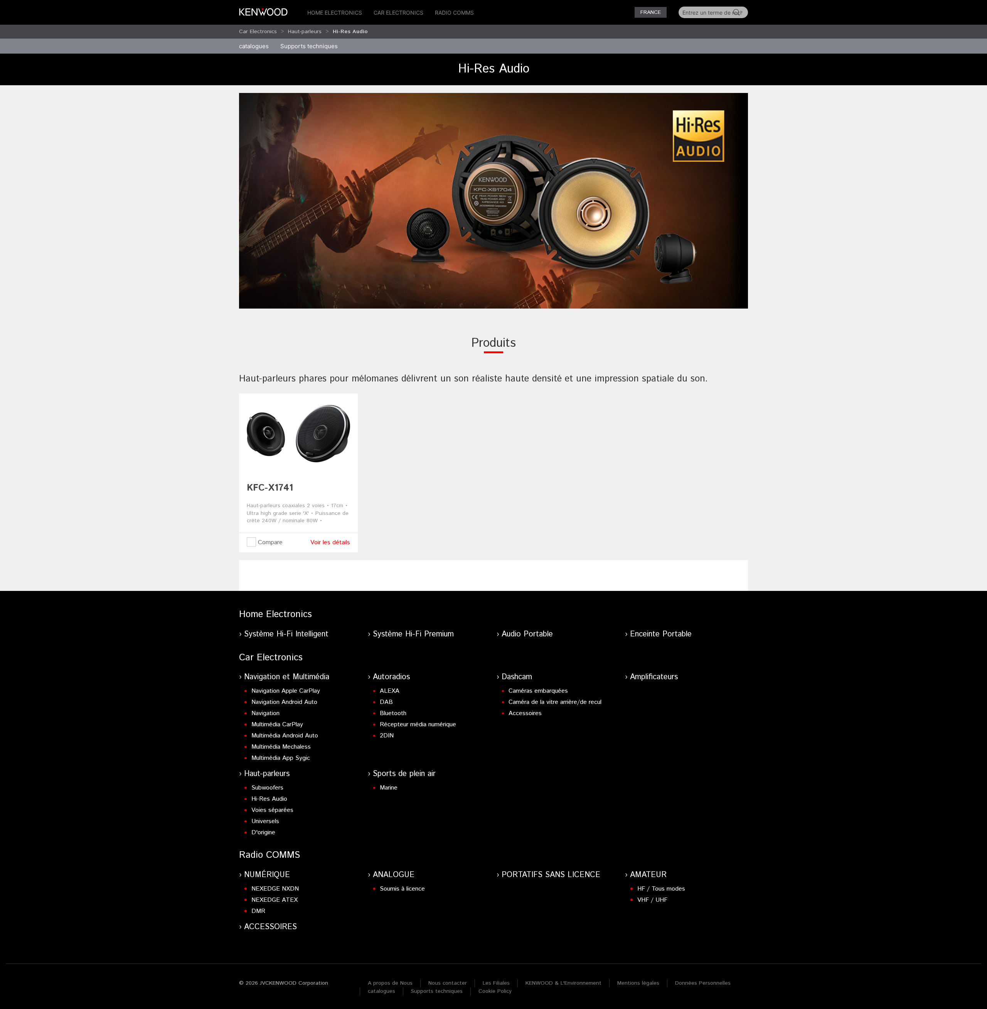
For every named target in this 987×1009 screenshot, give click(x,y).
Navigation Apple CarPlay (285, 691)
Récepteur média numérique (418, 724)
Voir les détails (330, 542)
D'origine (263, 832)
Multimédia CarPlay (277, 724)
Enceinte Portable (661, 634)
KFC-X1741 (270, 487)
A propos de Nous (390, 983)
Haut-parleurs (305, 31)
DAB (386, 702)
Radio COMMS (454, 12)
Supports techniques (437, 991)
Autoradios (391, 677)
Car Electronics (398, 12)
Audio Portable (527, 634)
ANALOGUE (393, 875)
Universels (265, 821)
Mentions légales (638, 983)
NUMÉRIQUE (267, 875)
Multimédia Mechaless (281, 746)
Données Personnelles (703, 983)
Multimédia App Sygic (280, 758)
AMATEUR (648, 875)
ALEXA (389, 691)
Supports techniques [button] (309, 46)
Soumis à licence (402, 888)
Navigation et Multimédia (286, 677)
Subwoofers (267, 787)
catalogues (254, 46)
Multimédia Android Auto (284, 735)
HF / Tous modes (661, 888)
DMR (258, 911)
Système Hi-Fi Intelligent (286, 634)
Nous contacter (447, 983)
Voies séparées (272, 810)
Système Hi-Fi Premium (413, 634)
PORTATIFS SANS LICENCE (551, 875)
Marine (388, 787)
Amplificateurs (654, 677)
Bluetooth (393, 713)
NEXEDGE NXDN (275, 888)
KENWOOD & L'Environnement (563, 983)
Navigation (265, 713)
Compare (269, 542)
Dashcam (517, 677)
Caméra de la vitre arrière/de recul (555, 702)
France (650, 12)
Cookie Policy (495, 991)
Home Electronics (334, 12)
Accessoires (525, 713)
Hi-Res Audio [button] (350, 31)
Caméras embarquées (538, 691)
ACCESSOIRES (270, 927)
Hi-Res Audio (269, 799)
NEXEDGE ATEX (274, 900)
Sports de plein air (404, 774)
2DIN (387, 735)
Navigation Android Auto (284, 702)
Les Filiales (496, 983)
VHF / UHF (652, 900)
